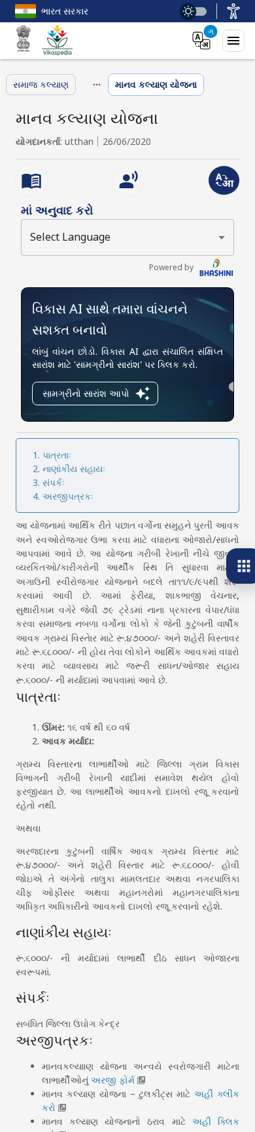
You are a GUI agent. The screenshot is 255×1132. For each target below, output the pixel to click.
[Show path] (97, 84)
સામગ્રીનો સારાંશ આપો (85, 393)
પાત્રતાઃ (56, 455)
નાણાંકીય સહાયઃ (73, 468)
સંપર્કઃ (53, 482)
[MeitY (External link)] (23, 41)
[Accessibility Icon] (233, 11)
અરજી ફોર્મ (113, 1080)
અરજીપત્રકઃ (68, 496)
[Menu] (233, 41)
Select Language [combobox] (70, 237)
